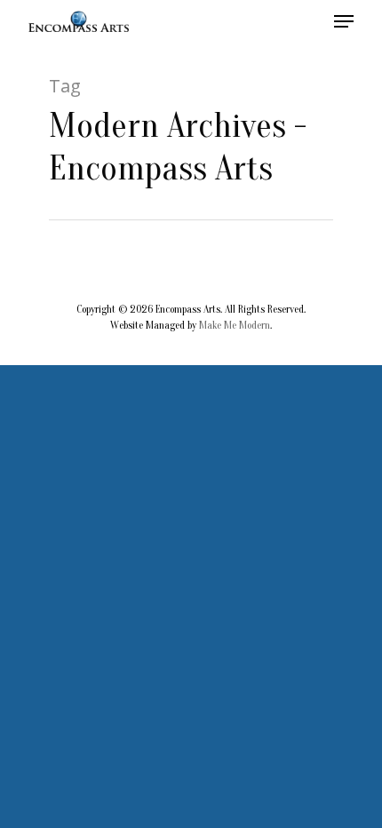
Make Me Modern (234, 325)
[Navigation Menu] (344, 21)
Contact (263, 433)
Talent (257, 392)
